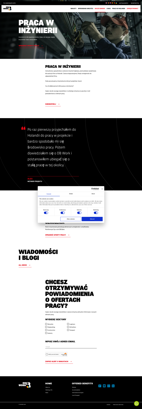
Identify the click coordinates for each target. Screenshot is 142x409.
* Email (47, 347)
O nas (109, 8)
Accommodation (76, 390)
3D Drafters (73, 327)
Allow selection (71, 219)
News (46, 392)
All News (23, 265)
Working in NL (48, 390)
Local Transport (76, 395)
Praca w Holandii (118, 8)
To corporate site (9, 3)
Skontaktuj (135, 3)
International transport (77, 392)
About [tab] (93, 193)
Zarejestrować (132, 8)
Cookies (108, 404)
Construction (51, 330)
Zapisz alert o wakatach (56, 361)
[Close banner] (102, 188)
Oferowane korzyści (85, 8)
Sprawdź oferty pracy (29, 46)
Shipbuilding (51, 327)
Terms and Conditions (118, 404)
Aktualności (123, 3)
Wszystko (50, 324)
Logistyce (72, 324)
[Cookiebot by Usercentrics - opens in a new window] (92, 189)
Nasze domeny (100, 8)
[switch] (63, 213)
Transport (72, 330)
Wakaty (73, 8)
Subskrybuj (50, 104)
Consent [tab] (49, 194)
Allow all (92, 219)
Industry (50, 333)
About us (47, 387)
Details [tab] (71, 193)
